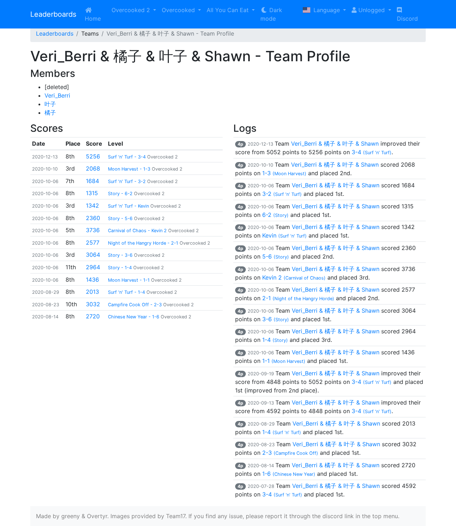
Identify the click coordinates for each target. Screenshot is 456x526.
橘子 (50, 112)
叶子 (50, 104)
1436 (92, 279)
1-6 (288, 473)
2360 (93, 218)
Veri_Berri (57, 95)
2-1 (298, 298)
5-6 (275, 256)
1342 (92, 205)
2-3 (290, 452)
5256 (93, 156)
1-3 (284, 173)
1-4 (275, 339)
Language (327, 10)
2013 (92, 291)
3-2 (282, 193)
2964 (93, 267)
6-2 (275, 214)
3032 (93, 304)
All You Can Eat (228, 10)
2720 (93, 316)
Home (93, 18)
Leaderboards (53, 14)
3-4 (372, 152)
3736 (93, 230)
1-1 (283, 360)
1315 (92, 193)
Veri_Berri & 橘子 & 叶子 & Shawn (335, 143)
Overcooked (179, 10)
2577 (92, 242)
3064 (93, 254)
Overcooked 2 (132, 10)
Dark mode (271, 14)
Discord (407, 18)
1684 (92, 180)
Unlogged (372, 10)
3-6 (275, 319)
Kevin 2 (294, 277)
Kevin (284, 235)
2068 (93, 168)
